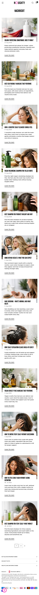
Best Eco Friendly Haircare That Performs (18, 83)
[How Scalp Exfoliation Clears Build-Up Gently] (19, 337)
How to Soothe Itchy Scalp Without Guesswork (19, 434)
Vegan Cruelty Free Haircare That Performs (19, 391)
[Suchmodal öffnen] (32, 3)
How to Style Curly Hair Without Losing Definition (17, 479)
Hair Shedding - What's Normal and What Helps (18, 302)
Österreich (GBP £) (15, 571)
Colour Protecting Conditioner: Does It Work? (19, 40)
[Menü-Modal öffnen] (2, 3)
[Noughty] (19, 3)
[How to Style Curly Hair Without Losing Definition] (19, 467)
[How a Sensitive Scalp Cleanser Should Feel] (19, 117)
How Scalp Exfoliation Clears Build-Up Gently (19, 347)
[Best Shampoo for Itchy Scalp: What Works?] (19, 513)
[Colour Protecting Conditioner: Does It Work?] (19, 30)
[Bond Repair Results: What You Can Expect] (19, 247)
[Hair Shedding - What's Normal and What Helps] (19, 291)
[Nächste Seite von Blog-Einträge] (25, 546)
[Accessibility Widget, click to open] (4, 590)
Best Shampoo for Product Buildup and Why (19, 214)
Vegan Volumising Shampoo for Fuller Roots (19, 171)
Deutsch (4, 571)
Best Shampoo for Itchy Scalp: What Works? (19, 523)
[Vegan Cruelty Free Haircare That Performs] (19, 380)
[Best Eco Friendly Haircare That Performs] (19, 73)
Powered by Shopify (7, 583)
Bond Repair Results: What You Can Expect (18, 258)
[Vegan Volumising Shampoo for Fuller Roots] (19, 160)
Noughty (15, 574)
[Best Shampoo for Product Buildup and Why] (19, 204)
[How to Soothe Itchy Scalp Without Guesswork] (19, 424)
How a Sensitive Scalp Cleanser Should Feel (18, 127)
